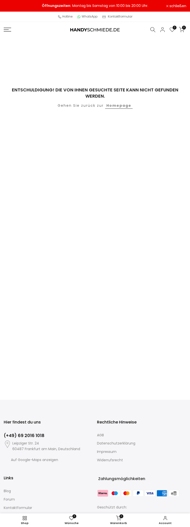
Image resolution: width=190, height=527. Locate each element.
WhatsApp (89, 16)
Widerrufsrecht (110, 460)
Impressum (107, 451)
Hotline (67, 16)
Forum (9, 499)
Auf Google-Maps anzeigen (34, 459)
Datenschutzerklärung (116, 443)
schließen (15, 6)
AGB (100, 435)
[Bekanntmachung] (95, 6)
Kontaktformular (120, 16)
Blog (7, 490)
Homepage (118, 105)
